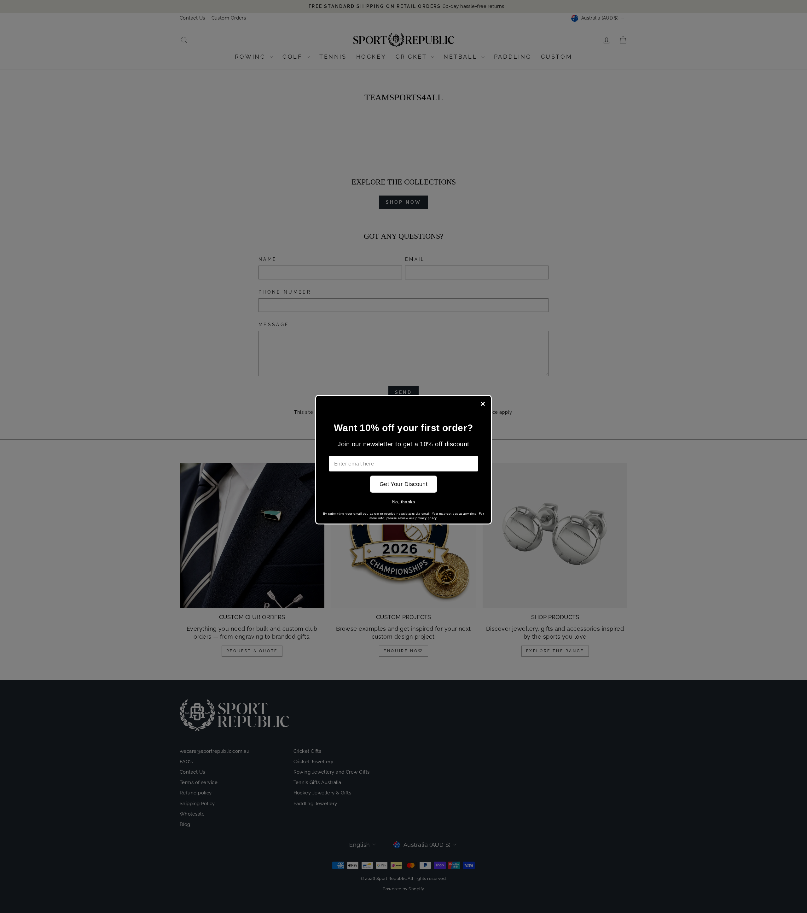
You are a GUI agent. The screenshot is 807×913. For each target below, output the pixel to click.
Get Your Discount (404, 484)
